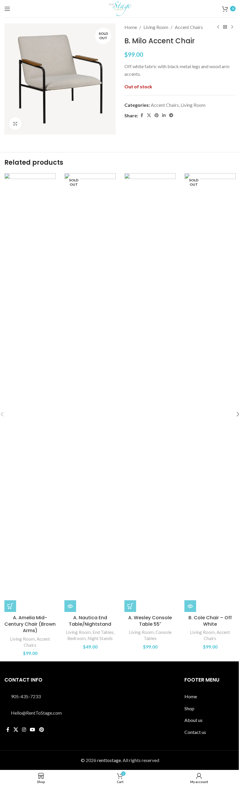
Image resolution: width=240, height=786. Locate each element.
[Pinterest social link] (156, 115)
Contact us (195, 732)
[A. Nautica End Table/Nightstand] (90, 392)
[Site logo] (120, 8)
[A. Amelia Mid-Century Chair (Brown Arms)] (30, 392)
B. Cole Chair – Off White (210, 620)
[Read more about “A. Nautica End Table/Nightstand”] (70, 606)
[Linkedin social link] (163, 115)
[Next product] (232, 27)
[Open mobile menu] (7, 9)
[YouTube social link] (32, 729)
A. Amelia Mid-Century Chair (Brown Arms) (30, 624)
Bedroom (76, 638)
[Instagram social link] (24, 729)
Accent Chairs (189, 27)
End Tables (103, 632)
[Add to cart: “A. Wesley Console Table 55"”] (130, 606)
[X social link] (149, 115)
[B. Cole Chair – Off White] (210, 392)
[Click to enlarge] (15, 123)
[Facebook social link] (141, 115)
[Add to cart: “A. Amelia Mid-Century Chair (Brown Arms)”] (10, 606)
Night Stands (100, 638)
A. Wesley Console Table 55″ (150, 620)
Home (130, 27)
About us (193, 720)
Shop (189, 708)
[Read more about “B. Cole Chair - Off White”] (190, 606)
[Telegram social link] (171, 115)
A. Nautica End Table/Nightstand (90, 620)
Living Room (155, 27)
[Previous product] (218, 27)
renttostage (109, 760)
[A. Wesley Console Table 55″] (150, 392)
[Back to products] (225, 27)
